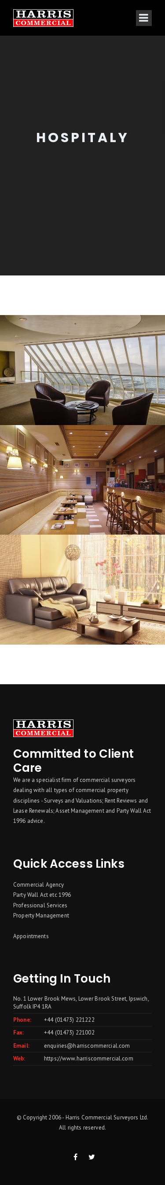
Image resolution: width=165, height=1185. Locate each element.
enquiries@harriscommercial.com (87, 1045)
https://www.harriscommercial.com (88, 1058)
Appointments (31, 936)
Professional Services (40, 905)
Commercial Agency (38, 884)
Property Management (41, 915)
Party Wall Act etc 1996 (42, 895)
